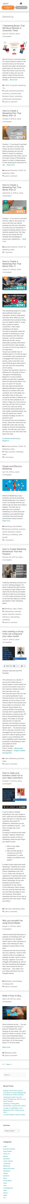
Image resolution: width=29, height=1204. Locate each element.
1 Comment (8, 252)
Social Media (17, 526)
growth (14, 85)
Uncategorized (7, 984)
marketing (18, 96)
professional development (11, 99)
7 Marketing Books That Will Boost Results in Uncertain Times (13, 28)
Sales (13, 173)
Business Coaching (11, 529)
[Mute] (20, 807)
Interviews (8, 909)
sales (4, 454)
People (5, 1173)
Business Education (17, 91)
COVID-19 (8, 85)
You (3, 88)
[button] (21, 3)
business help (16, 93)
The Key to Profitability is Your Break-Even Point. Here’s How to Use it (13, 1110)
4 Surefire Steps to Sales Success (14, 1114)
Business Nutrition (10, 170)
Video (14, 609)
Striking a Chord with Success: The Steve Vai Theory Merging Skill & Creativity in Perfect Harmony (14, 1092)
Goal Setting (14, 617)
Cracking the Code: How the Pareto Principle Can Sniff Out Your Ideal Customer (14, 1099)
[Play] (4, 807)
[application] (14, 807)
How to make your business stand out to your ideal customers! (12, 775)
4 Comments (9, 457)
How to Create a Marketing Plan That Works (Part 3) (11, 113)
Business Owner (8, 96)
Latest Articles (8, 1161)
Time (4, 1185)
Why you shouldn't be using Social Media (12, 921)
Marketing (22, 85)
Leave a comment (10, 102)
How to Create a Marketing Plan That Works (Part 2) (11, 187)
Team (5, 1183)
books (6, 91)
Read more (13, 80)
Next (9, 1064)
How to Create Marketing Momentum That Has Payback (14, 551)
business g (6, 93)
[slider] (23, 806)
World (5, 1195)
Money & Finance (8, 1168)
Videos (19, 609)
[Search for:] (14, 1075)
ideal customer (9, 452)
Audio (6, 758)
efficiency (6, 534)
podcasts (20, 758)
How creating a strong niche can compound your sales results (12, 633)
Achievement (9, 611)
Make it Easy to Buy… (12, 995)
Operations (6, 1171)
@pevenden (18, 748)
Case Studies (7, 1151)
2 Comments (9, 540)
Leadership (6, 1163)
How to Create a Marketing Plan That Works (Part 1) (11, 263)
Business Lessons (14, 532)
